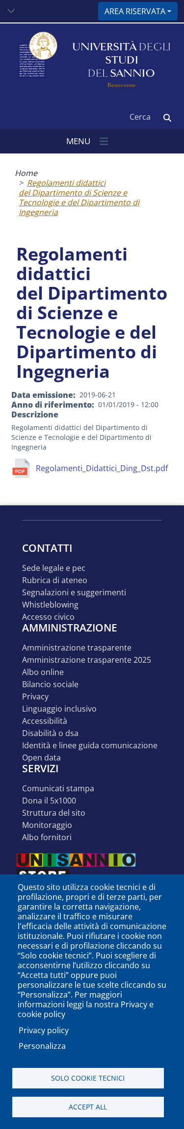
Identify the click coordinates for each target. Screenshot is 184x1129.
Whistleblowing (50, 605)
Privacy (35, 697)
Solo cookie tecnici (88, 1078)
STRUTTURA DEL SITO (53, 813)
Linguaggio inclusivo (59, 709)
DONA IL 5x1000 (49, 801)
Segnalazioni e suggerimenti (74, 592)
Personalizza (42, 1046)
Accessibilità (44, 721)
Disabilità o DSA (50, 733)
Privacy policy (44, 1030)
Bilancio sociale (50, 684)
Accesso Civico (48, 617)
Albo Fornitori (47, 837)
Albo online (43, 672)
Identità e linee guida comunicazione (90, 745)
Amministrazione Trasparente (76, 648)
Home (26, 173)
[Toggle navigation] (11, 11)
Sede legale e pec (53, 568)
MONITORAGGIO (47, 825)
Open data (41, 758)
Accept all (88, 1106)
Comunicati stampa (58, 788)
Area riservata (135, 11)
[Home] (36, 60)
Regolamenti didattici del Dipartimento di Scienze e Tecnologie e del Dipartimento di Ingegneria (79, 197)
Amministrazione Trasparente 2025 (86, 660)
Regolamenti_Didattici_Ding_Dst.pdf (102, 468)
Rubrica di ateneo (54, 580)
